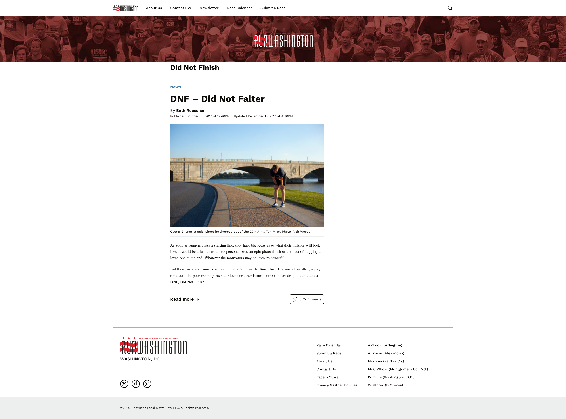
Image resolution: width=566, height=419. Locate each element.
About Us (154, 8)
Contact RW (180, 8)
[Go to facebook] (136, 384)
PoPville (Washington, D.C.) (391, 377)
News (175, 86)
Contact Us (326, 369)
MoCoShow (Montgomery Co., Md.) (398, 369)
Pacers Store (327, 377)
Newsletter (209, 8)
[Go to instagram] (147, 384)
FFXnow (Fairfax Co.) (386, 361)
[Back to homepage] (125, 8)
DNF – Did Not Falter (217, 98)
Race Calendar (239, 8)
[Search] (450, 8)
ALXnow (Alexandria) (386, 353)
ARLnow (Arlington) (385, 345)
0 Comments (310, 299)
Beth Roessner (190, 110)
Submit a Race (272, 8)
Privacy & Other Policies (336, 385)
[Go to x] (124, 384)
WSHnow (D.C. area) (385, 385)
